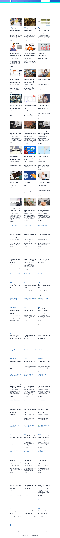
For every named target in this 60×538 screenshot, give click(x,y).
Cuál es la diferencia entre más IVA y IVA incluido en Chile (30, 437)
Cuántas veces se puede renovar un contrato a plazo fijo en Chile (29, 386)
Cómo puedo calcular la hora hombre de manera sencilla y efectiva (15, 183)
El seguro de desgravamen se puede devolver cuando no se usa (30, 236)
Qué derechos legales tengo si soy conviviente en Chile (44, 80)
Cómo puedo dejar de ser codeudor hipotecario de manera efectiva (43, 210)
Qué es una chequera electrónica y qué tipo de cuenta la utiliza (15, 55)
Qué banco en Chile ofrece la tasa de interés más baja (44, 486)
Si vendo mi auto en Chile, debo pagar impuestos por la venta (44, 437)
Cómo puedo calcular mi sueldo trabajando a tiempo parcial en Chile (44, 133)
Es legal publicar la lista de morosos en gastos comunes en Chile (30, 285)
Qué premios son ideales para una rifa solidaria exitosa (29, 183)
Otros (25, 130)
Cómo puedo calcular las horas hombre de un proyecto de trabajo (29, 310)
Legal (25, 27)
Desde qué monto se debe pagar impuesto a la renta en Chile (15, 133)
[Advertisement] (30, 8)
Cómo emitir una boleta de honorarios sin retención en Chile (30, 411)
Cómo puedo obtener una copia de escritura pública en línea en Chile (15, 236)
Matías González (41, 82)
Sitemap (45, 531)
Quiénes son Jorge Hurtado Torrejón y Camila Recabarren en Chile (44, 511)
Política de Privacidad (30, 531)
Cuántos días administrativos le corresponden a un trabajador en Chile (42, 56)
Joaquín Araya (12, 33)
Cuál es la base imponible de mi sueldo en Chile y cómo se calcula (43, 260)
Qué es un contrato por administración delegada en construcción (30, 133)
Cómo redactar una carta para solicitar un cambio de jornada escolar (16, 386)
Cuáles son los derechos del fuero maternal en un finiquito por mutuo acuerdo (44, 184)
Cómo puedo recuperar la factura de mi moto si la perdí (29, 361)
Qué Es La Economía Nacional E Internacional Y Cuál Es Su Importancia (16, 81)
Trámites (11, 333)
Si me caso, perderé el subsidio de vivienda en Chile (15, 285)
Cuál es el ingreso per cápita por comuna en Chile (43, 158)
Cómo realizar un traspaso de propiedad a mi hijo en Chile (30, 210)
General (25, 180)
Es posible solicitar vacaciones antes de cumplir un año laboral (15, 158)
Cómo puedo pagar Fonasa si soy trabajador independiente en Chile (16, 107)
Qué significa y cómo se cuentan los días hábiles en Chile (44, 285)
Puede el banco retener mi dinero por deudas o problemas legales (30, 30)
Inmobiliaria (26, 207)
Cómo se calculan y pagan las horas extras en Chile (15, 360)
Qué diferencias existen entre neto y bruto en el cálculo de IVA (15, 30)
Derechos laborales (41, 180)
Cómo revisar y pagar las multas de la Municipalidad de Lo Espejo (30, 55)
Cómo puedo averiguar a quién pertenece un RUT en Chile (44, 386)
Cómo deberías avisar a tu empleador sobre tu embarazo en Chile (30, 486)
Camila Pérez (26, 84)
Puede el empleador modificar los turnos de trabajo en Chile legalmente (15, 311)
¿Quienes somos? (36, 531)
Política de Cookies (23, 531)
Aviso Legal (17, 531)
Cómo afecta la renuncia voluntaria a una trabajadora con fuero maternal (43, 108)
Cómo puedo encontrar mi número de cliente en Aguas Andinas (44, 336)
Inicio (16, 1)
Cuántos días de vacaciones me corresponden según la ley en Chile (44, 361)
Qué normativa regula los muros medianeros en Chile (16, 436)
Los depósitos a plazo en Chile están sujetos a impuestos (29, 336)
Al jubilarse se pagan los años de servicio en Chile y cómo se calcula (44, 30)
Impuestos (11, 27)
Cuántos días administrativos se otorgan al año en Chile (16, 462)
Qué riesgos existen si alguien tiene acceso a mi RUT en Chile (43, 411)
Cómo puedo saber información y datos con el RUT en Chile (30, 462)
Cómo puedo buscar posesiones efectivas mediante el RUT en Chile (15, 336)
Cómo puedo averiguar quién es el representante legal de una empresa (29, 511)
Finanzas (39, 483)
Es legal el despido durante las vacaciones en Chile (30, 260)
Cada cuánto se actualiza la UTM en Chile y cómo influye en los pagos (16, 210)
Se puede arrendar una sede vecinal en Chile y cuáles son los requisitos (29, 81)
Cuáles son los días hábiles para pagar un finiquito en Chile (30, 107)
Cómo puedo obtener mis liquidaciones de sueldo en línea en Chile (15, 486)
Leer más (12, 40)
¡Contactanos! (42, 531)
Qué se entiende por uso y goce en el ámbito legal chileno (44, 310)
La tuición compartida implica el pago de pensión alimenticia (15, 260)
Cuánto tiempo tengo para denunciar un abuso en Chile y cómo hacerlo (44, 236)
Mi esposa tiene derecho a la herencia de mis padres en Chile (29, 158)
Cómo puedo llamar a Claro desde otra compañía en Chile (44, 462)
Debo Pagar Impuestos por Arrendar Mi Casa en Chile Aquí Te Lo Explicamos (16, 412)
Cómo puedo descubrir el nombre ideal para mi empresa (15, 511)
